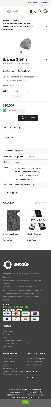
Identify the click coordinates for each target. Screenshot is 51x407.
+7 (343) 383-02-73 (15, 307)
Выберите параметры (19, 214)
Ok (25, 402)
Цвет (5, 91)
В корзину (30, 117)
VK (28, 378)
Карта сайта (8, 346)
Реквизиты (7, 334)
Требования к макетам (12, 374)
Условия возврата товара (13, 371)
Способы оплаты (9, 361)
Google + (10, 128)
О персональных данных (13, 340)
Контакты (32, 2)
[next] (46, 59)
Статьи (5, 337)
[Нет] (47, 396)
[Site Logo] (12, 11)
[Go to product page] (13, 220)
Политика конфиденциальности (16, 343)
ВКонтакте (20, 128)
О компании (7, 331)
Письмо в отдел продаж (35, 358)
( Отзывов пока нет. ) (22, 63)
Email (15, 128)
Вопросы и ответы (10, 368)
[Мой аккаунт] (39, 11)
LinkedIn (5, 128)
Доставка (44, 2)
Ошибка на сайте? (33, 365)
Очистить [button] (15, 97)
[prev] (42, 59)
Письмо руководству (34, 361)
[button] (5, 11)
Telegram (33, 378)
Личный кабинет (9, 358)
